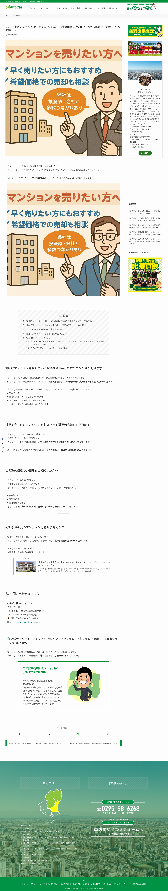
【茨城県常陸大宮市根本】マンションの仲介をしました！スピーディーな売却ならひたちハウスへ (74, 564)
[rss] (84, 880)
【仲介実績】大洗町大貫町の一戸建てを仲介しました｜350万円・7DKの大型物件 (145, 219)
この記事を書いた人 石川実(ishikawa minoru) (50, 347)
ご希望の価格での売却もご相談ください (44, 329)
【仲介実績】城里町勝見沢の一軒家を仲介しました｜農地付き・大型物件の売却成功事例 (145, 233)
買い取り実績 (64, 884)
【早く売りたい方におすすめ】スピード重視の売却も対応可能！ (56, 324)
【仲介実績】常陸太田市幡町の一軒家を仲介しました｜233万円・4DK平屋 (145, 212)
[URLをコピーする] (107, 734)
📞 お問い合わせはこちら (38, 337)
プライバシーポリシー (121, 884)
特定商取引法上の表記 (138, 884)
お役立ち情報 (76, 884)
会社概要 (86, 884)
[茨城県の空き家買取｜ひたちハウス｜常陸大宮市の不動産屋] (14, 8)
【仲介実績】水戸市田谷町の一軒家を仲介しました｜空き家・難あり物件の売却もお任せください (145, 241)
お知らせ (25, 884)
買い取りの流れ (53, 884)
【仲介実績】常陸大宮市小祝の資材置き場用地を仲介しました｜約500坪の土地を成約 (145, 226)
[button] (19, 734)
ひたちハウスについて (38, 884)
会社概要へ (145, 153)
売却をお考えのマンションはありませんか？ (46, 333)
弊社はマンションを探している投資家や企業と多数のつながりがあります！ (61, 320)
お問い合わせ (107, 884)
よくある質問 (95, 884)
